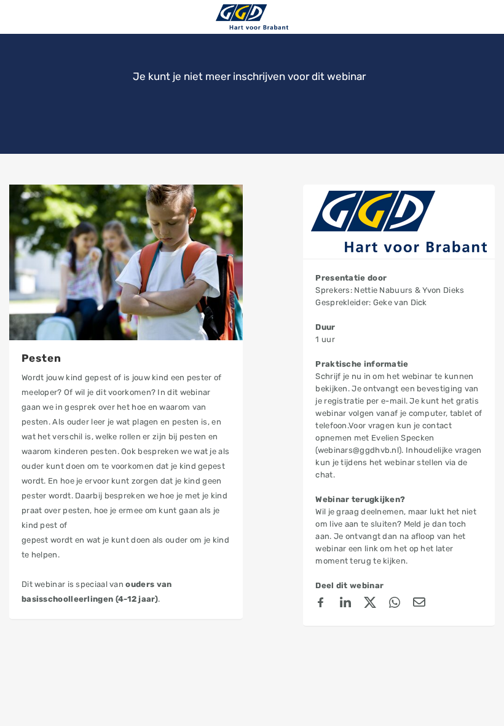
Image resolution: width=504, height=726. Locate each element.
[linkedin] (345, 604)
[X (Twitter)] (370, 604)
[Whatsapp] (394, 604)
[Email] (419, 604)
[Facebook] (320, 604)
